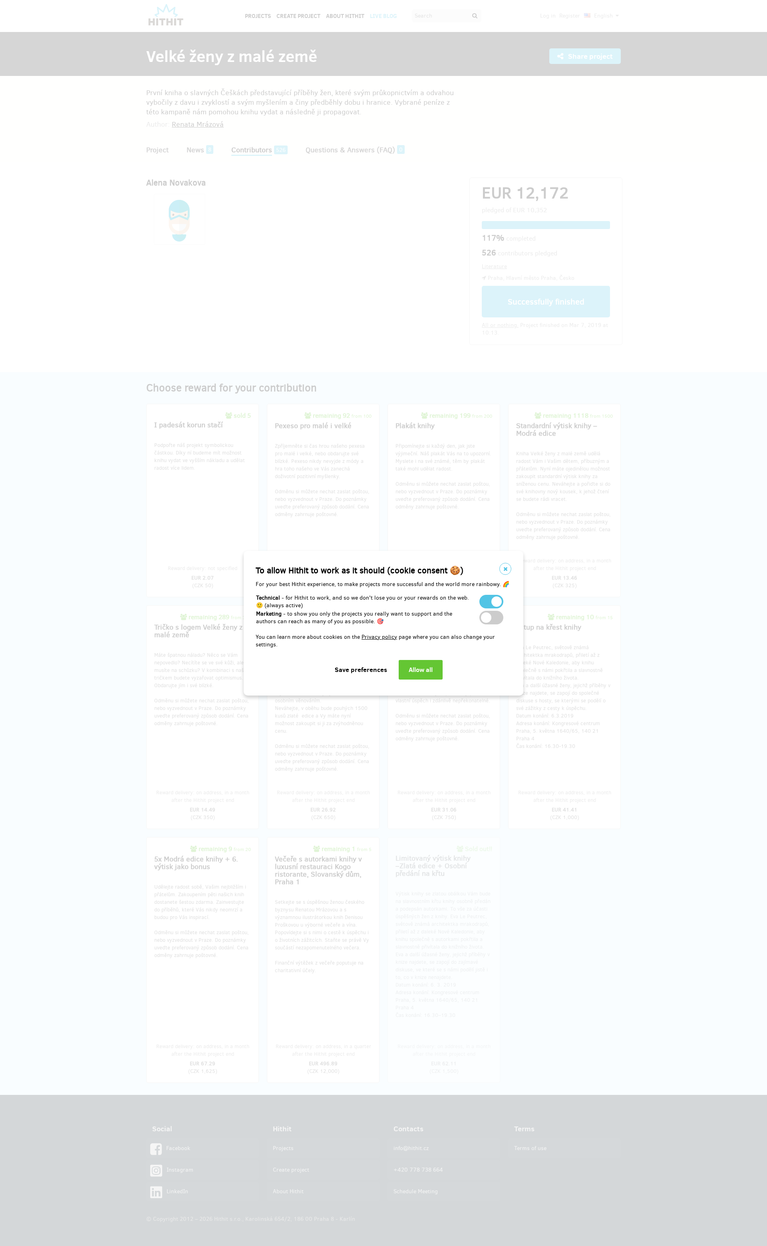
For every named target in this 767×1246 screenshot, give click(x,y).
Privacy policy (379, 637)
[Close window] (505, 569)
